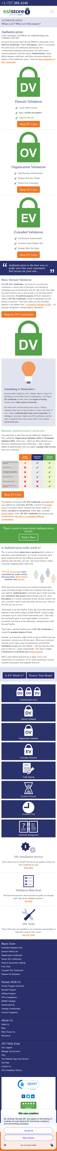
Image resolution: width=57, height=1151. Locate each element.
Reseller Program (8, 990)
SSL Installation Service (11, 1070)
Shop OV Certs (28, 189)
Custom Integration (9, 1012)
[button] (28, 1084)
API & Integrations (9, 997)
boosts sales (7, 514)
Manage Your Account (10, 1051)
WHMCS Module (8, 1001)
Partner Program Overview (12, 986)
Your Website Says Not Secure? (15, 1059)
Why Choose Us (8, 1032)
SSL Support (6, 1047)
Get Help (28, 901)
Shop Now (28, 868)
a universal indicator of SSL (38, 304)
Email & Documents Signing (13, 963)
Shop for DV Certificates (19, 314)
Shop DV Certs (28, 124)
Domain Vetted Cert (9, 951)
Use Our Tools (28, 935)
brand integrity (36, 652)
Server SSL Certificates (11, 959)
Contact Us (6, 1066)
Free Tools (5, 967)
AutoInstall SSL (8, 1005)
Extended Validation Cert (11, 948)
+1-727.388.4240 (14, 3)
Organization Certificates (11, 955)
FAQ (3, 1055)
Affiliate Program (8, 994)
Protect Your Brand (40, 675)
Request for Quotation (10, 974)
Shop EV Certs (28, 254)
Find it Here (28, 537)
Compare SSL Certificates (12, 970)
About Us (5, 1024)
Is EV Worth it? (14, 675)
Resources (6, 1036)
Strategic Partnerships (10, 1009)
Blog (3, 1028)
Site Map (5, 1063)
